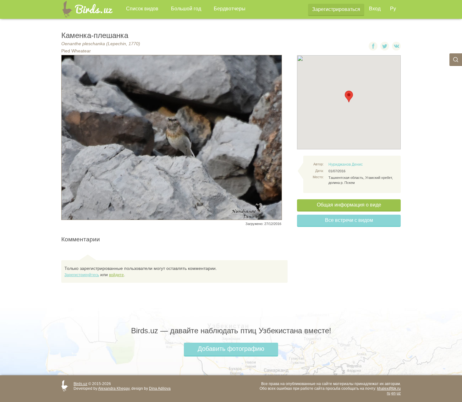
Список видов (142, 8)
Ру (393, 8)
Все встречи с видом (349, 220)
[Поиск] (455, 59)
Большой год (186, 8)
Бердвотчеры (229, 8)
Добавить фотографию (231, 348)
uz (399, 393)
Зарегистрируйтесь (81, 275)
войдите (116, 275)
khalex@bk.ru (389, 388)
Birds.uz (80, 384)
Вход (375, 8)
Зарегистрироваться (336, 9)
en (393, 393)
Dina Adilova (160, 388)
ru (388, 393)
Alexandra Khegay (113, 388)
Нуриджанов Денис (345, 164)
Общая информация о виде (349, 204)
